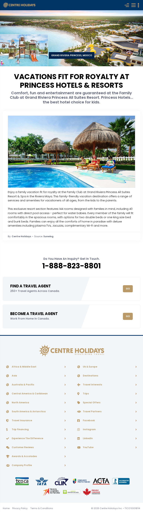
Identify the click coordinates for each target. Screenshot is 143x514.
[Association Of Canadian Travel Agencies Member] (101, 481)
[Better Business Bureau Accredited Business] (121, 481)
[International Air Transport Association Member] (42, 481)
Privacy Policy (20, 508)
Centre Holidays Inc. (111, 508)
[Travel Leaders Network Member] (52, 491)
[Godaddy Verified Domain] (72, 491)
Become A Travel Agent (34, 313)
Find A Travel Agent (30, 286)
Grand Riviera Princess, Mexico (71, 55)
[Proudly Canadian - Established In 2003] (91, 491)
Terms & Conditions (41, 508)
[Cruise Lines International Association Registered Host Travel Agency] (62, 481)
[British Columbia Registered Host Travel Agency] (82, 481)
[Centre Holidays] (19, 5)
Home (6, 508)
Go (128, 288)
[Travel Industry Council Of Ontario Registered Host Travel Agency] (22, 481)
